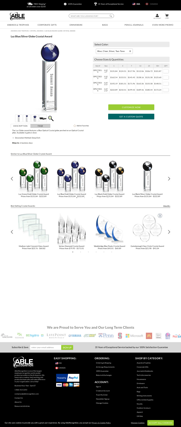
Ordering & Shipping (103, 363)
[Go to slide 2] (84, 197)
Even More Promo (162, 25)
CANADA (153, 4)
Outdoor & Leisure (143, 408)
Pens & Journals (134, 25)
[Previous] (12, 178)
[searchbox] (91, 16)
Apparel (140, 412)
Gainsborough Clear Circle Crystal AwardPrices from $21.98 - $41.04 (147, 247)
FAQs (40, 126)
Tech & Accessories (144, 375)
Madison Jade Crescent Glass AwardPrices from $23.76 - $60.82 (34, 247)
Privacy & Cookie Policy (101, 423)
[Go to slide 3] (92, 197)
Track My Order (102, 395)
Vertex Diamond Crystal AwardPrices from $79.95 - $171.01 (71, 247)
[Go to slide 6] (111, 252)
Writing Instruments (144, 396)
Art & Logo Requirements (105, 367)
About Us (18, 402)
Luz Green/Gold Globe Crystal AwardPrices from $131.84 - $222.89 (34, 195)
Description (20, 126)
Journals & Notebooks (145, 371)
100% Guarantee (74, 4)
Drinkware (76, 25)
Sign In (98, 387)
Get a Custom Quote (131, 116)
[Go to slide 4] (100, 197)
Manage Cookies (102, 403)
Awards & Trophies (18, 25)
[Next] (169, 178)
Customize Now (131, 107)
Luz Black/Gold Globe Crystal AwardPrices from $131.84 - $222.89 (109, 195)
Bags (105, 25)
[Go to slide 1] (76, 197)
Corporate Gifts (47, 25)
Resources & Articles (22, 406)
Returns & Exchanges (104, 375)
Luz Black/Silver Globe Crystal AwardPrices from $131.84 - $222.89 (147, 195)
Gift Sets (140, 416)
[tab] (21, 126)
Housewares (141, 379)
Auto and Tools (142, 387)
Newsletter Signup (102, 399)
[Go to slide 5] (107, 197)
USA (138, 4)
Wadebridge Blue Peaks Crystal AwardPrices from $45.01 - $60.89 (109, 247)
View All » (166, 206)
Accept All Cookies (160, 423)
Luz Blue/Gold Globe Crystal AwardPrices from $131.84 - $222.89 (71, 195)
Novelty (140, 404)
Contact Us (19, 398)
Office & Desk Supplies (145, 400)
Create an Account (103, 391)
